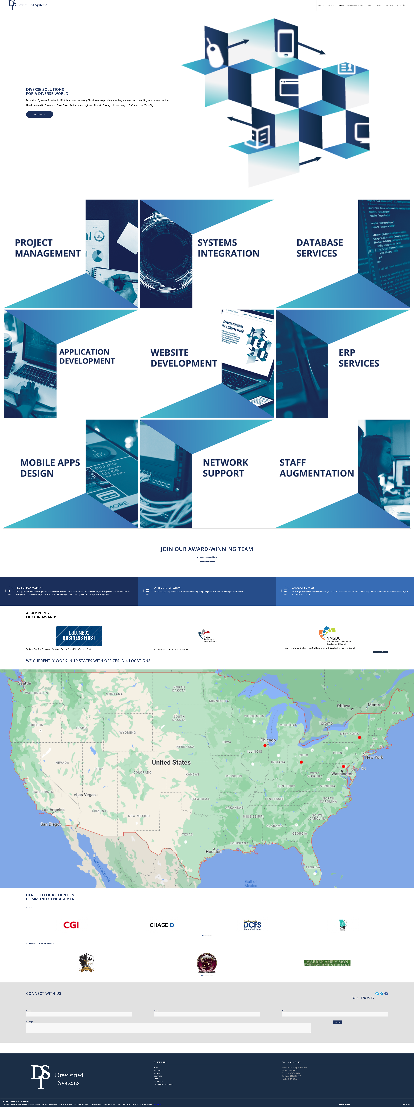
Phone (284, 1011)
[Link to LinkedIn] (404, 5)
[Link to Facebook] (397, 5)
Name (28, 1011)
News (156, 1079)
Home (156, 1067)
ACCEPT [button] (341, 1104)
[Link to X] (400, 5)
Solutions (158, 1076)
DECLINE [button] (347, 1104)
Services (157, 1073)
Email (156, 1011)
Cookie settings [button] (405, 1104)
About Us (157, 1070)
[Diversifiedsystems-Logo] (28, 5)
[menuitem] (321, 5)
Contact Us (158, 1082)
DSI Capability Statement (163, 1084)
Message (29, 1021)
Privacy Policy (157, 1104)
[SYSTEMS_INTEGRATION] (207, 254)
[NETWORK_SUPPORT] (207, 474)
